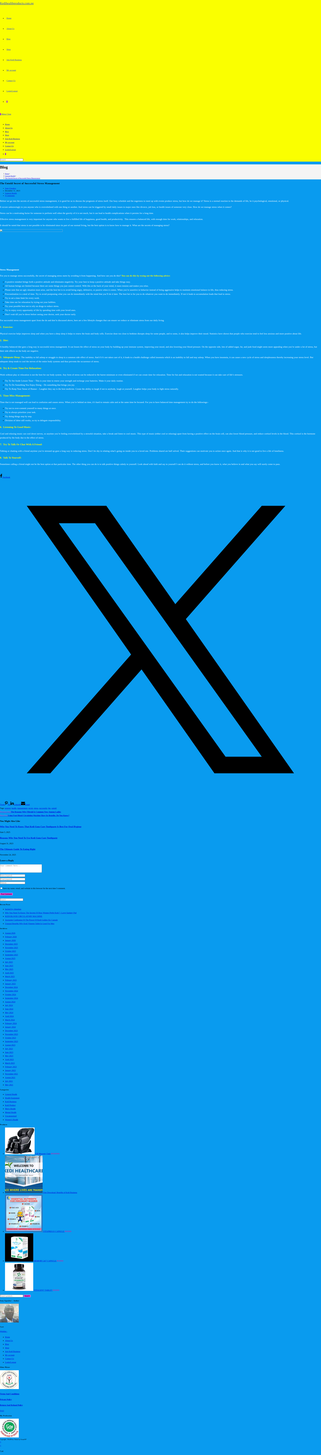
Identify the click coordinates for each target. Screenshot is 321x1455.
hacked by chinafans (13, 909)
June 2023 (9, 1052)
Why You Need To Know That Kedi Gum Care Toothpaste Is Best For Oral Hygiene (40, 826)
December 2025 (11, 944)
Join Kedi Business (12, 139)
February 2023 (11, 1067)
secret (30, 808)
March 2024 (10, 1020)
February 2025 (11, 980)
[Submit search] (24, 160)
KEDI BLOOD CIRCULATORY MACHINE (23, 916)
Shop (7, 135)
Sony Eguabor (10, 188)
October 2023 (10, 1038)
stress (36, 808)
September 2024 (11, 998)
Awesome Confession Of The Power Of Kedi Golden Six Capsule (31, 920)
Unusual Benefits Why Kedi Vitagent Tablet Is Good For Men (29, 924)
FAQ (2, 1411)
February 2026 (11, 937)
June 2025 (9, 966)
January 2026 (10, 940)
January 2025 (10, 984)
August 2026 (10, 933)
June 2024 (9, 1009)
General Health (11, 193)
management (22, 808)
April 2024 (9, 1016)
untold (54, 808)
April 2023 (9, 1059)
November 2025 (11, 948)
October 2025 (10, 951)
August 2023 (10, 1045)
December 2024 (11, 987)
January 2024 (10, 1027)
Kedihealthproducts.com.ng (17, 3)
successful (43, 808)
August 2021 (10, 1077)
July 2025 (9, 962)
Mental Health (10, 1112)
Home (7, 124)
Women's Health (11, 1120)
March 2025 (10, 976)
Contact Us (9, 146)
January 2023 (10, 1070)
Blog (7, 132)
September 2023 (11, 1041)
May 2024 (9, 1013)
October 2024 (10, 994)
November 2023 (11, 1034)
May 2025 (9, 969)
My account (9, 142)
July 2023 (9, 1049)
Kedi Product (10, 1105)
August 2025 (10, 958)
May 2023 (9, 1056)
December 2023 (11, 1031)
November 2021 (11, 1074)
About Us (9, 128)
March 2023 (10, 1063)
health (14, 808)
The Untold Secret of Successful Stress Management (22, 178)
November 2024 (11, 991)
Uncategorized (11, 1116)
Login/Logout (10, 150)
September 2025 (11, 955)
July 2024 (9, 1005)
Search (27, 1296)
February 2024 (11, 1023)
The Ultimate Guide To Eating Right (17, 849)
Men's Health (10, 1109)
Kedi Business (10, 1102)
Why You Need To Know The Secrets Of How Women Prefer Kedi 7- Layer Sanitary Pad (40, 913)
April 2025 (9, 973)
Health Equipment (12, 1098)
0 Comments (10, 196)
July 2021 (9, 1081)
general (8, 808)
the (49, 808)
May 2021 (9, 1085)
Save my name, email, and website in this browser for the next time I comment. (34, 888)
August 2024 (10, 1002)
